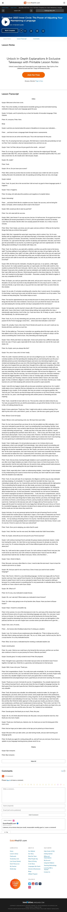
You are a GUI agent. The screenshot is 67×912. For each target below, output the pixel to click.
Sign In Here (39, 81)
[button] (64, 3)
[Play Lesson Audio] (5, 22)
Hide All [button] (33, 761)
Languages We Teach (34, 866)
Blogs (29, 871)
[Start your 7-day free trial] (15, 884)
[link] (3, 10)
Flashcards (13, 856)
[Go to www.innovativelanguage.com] (33, 902)
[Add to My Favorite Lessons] (25, 31)
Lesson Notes (7, 39)
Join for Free (33, 75)
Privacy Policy (29, 907)
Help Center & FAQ (49, 851)
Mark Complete (10, 30)
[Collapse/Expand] (33, 771)
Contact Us (47, 872)
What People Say (33, 858)
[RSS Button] (3, 776)
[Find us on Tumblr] (40, 883)
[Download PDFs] (37, 31)
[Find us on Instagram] (29, 887)
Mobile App (13, 869)
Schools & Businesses (34, 869)
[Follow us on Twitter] (29, 883)
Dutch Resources (14, 864)
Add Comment (33, 815)
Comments (36, 39)
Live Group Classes (15, 861)
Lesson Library (5, 7)
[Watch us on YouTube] (33, 883)
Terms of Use (37, 907)
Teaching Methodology (50, 865)
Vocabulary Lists (14, 858)
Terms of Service (51, 908)
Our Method (31, 851)
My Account (47, 860)
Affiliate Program (32, 874)
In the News (31, 864)
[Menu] (3, 3)
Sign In (8, 780)
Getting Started (48, 853)
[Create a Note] (31, 31)
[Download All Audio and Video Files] (43, 31)
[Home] (31, 4)
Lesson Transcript (22, 39)
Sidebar (50, 10)
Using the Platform (49, 863)
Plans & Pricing (32, 861)
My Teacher (13, 866)
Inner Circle (13, 7)
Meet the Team (32, 856)
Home (11, 851)
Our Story (31, 853)
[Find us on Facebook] (36, 883)
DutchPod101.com (52, 905)
